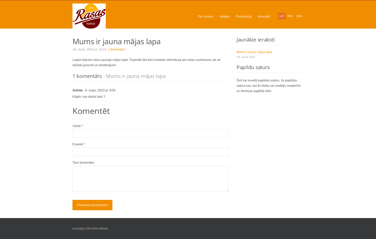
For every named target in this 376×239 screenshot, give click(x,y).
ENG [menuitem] (299, 16)
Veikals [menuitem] (225, 16)
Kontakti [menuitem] (264, 16)
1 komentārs (116, 49)
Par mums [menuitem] (205, 16)
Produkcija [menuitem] (244, 16)
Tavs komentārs (83, 162)
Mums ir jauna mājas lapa (254, 52)
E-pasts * (78, 144)
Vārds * (77, 126)
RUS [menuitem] (290, 16)
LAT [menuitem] (281, 16)
